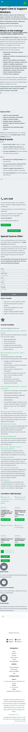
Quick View (3, 507)
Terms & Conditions (14, 671)
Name (2, 268)
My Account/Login (14, 667)
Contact (14, 659)
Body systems (6, 480)
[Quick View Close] (3, 728)
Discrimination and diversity (9, 424)
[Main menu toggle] (24, 3)
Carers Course (14, 657)
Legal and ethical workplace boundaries (12, 411)
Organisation (4, 273)
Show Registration (14, 661)
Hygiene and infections (8, 457)
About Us (14, 653)
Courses (14, 655)
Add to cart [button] (6, 519)
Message (3, 287)
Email (2, 278)
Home (14, 651)
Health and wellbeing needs (9, 436)
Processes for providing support (11, 467)
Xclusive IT (17, 714)
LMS (14, 673)
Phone (2, 282)
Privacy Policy (14, 669)
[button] (14, 332)
